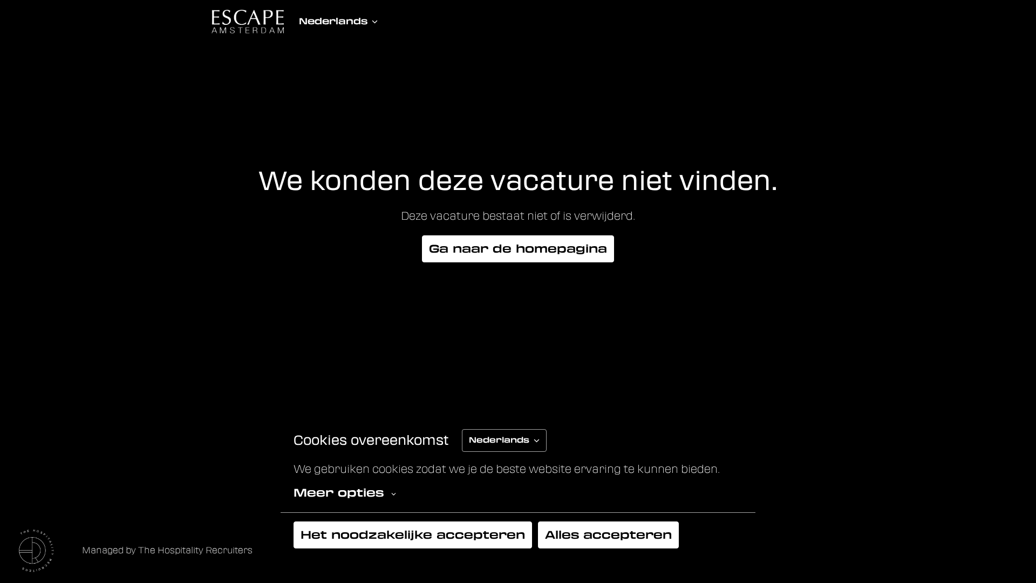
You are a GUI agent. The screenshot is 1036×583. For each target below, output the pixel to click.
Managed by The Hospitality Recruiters (167, 550)
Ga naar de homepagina (518, 248)
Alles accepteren (608, 534)
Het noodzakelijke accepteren (413, 534)
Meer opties (339, 492)
